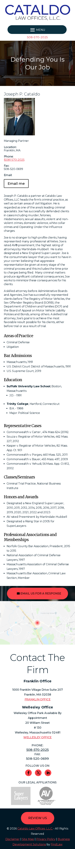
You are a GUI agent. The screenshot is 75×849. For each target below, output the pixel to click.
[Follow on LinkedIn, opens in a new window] (48, 772)
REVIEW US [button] (37, 818)
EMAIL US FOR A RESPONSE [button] (40, 593)
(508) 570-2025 (14, 159)
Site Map (28, 839)
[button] (37, 29)
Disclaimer (12, 839)
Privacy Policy (45, 839)
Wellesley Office (37, 737)
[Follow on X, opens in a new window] (38, 772)
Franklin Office (38, 699)
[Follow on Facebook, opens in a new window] (28, 772)
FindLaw (56, 844)
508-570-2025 (37, 37)
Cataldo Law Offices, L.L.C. (35, 828)
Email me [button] (16, 183)
